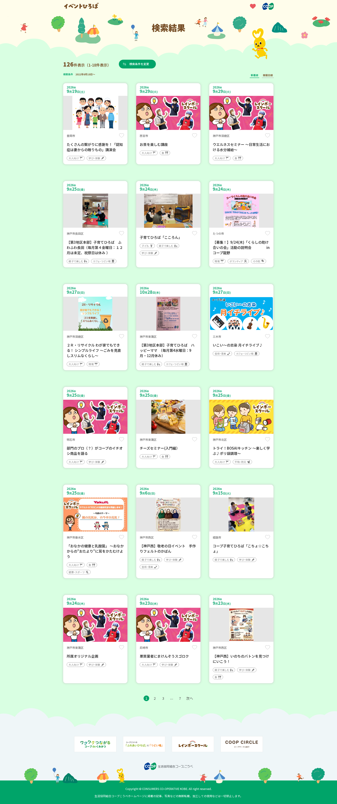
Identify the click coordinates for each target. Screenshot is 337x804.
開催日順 (268, 75)
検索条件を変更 (139, 64)
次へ (189, 698)
